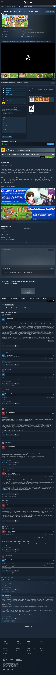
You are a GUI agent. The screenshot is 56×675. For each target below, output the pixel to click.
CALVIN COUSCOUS (9, 468)
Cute (20, 41)
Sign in (2, 82)
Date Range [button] (30, 298)
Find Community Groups (8, 131)
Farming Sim (12, 41)
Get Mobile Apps (43, 646)
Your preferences (13, 283)
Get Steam (42, 643)
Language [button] (22, 298)
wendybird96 (8, 314)
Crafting (47, 41)
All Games (3, 9)
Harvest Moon (10, 113)
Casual (17, 41)
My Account (42, 650)
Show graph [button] (50, 300)
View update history (7, 125)
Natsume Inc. (33, 36)
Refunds (29, 653)
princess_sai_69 (8, 555)
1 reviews (6, 352)
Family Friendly (32, 41)
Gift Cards (5, 653)
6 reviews (6, 409)
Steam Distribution (7, 650)
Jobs (17, 646)
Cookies (29, 650)
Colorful (27, 41)
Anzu (6, 408)
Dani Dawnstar (8, 442)
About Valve (19, 643)
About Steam (5, 643)
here (25, 272)
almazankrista (8, 369)
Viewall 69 (51, 99)
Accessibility (30, 646)
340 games (7, 502)
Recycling (18, 650)
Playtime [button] (38, 298)
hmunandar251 (8, 350)
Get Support (42, 648)
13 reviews (7, 470)
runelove (7, 389)
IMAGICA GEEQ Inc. (25, 36)
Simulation (4, 41)
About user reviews (5, 283)
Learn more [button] (50, 144)
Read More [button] (51, 340)
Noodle (6, 526)
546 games (7, 528)
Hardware (18, 648)
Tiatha (6, 500)
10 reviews (7, 315)
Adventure (42, 41)
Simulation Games (10, 9)
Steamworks (5, 648)
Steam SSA (5, 646)
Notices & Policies (31, 648)
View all (52, 268)
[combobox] (38, 6)
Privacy (28, 643)
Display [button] (44, 298)
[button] (3, 6)
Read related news (6, 127)
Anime (23, 41)
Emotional (38, 41)
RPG (8, 41)
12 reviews (12, 502)
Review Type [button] (4, 298)
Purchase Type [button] (13, 298)
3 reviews (6, 371)
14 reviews (7, 443)
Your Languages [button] (8, 304)
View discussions (6, 129)
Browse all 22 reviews (28, 626)
